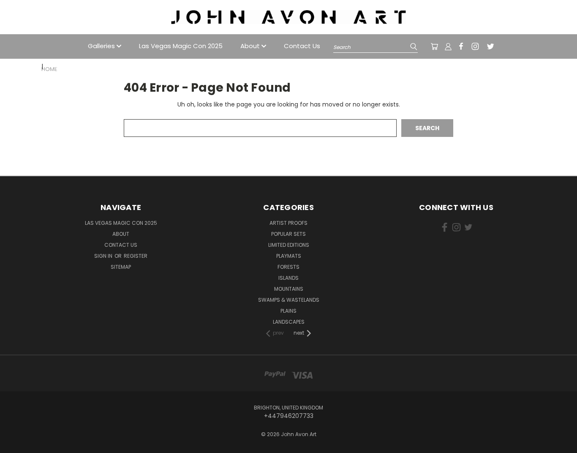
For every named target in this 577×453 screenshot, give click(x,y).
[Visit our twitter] (490, 46)
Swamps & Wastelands (288, 299)
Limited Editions (288, 244)
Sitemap (121, 266)
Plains (288, 310)
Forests (288, 266)
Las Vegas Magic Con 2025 (181, 45)
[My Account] (448, 46)
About (250, 45)
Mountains (288, 288)
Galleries (102, 45)
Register (135, 255)
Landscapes (289, 321)
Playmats (288, 255)
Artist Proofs (288, 222)
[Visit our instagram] (475, 46)
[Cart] (434, 46)
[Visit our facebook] (461, 46)
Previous (554, 433)
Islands (288, 277)
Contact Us (302, 45)
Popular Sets (288, 233)
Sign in (104, 255)
